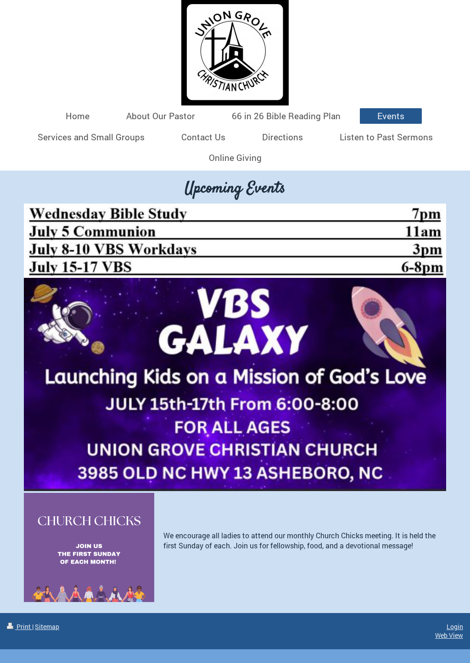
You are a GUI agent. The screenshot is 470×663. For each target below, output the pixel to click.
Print (23, 626)
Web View (449, 635)
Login (455, 626)
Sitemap (47, 626)
